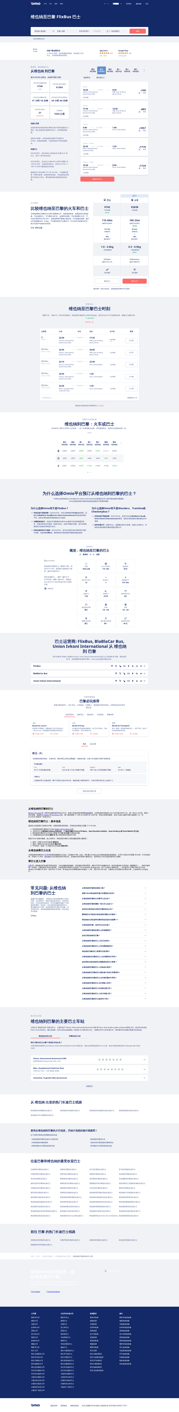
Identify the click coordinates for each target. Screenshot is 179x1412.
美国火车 (34, 1331)
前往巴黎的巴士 (66, 1357)
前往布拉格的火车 (38, 1367)
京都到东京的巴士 (67, 1384)
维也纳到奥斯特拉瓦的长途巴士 (101, 1202)
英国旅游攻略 (124, 1337)
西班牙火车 (35, 1317)
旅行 (121, 1313)
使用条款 (63, 1405)
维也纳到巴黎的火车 (97, 1139)
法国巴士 (64, 1324)
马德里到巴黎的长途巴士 (40, 1169)
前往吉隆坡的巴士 (67, 1364)
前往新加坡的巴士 (67, 1360)
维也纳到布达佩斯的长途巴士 (41, 1110)
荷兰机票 (93, 1350)
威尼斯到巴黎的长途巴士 (69, 1188)
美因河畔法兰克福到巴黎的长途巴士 (132, 1183)
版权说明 (54, 1405)
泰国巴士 (64, 1340)
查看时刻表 (40, 116)
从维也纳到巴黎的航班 (39, 1142)
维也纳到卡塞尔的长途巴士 (70, 1211)
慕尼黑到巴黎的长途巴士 (99, 1179)
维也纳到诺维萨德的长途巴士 (71, 1197)
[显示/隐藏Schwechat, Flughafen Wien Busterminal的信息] (144, 1078)
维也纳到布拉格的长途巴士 (70, 1110)
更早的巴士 (47, 398)
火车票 (33, 1313)
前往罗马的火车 (37, 1357)
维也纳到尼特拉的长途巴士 (41, 1216)
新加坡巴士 (65, 1334)
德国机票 (93, 1321)
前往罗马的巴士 (66, 1354)
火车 (45, 4)
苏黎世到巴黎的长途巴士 (69, 1192)
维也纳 (46, 856)
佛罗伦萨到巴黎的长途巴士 (41, 1183)
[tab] (86, 77)
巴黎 (30, 865)
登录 (146, 4)
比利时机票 (94, 1327)
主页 (32, 1256)
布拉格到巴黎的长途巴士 (128, 1174)
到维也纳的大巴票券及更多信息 (43, 1146)
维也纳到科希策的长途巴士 (129, 1197)
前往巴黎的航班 (96, 1364)
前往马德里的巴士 (67, 1350)
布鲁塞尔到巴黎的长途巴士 (41, 1188)
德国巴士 (64, 1321)
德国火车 (34, 1321)
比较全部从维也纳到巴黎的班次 (102, 1142)
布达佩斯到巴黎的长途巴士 (129, 1179)
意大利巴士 (65, 1327)
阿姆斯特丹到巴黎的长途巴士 (100, 1183)
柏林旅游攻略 (124, 1360)
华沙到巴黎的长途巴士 (39, 1179)
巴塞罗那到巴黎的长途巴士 (41, 1174)
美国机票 (93, 1331)
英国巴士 (64, 1331)
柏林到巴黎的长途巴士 (98, 1174)
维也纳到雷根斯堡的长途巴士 (100, 1206)
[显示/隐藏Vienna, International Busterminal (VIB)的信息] (144, 1059)
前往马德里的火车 (38, 1354)
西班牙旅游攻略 (125, 1317)
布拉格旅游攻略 (125, 1364)
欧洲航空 (93, 1313)
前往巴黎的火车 (37, 1360)
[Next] (144, 70)
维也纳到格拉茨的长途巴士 (129, 1110)
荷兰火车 (34, 1350)
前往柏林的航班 (96, 1367)
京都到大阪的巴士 (67, 1380)
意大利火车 (35, 1334)
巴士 (50, 4)
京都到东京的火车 (38, 1387)
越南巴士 (64, 1347)
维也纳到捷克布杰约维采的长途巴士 (44, 1211)
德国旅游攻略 (124, 1321)
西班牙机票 (94, 1317)
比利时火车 (35, 1327)
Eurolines (55, 815)
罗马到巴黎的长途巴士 (127, 1169)
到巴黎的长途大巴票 (62, 1256)
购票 (40, 89)
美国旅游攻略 (124, 1331)
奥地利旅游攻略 (125, 1340)
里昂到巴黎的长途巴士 (127, 1188)
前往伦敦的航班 (96, 1354)
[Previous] (58, 443)
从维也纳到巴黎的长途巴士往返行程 (44, 1139)
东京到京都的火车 (38, 1370)
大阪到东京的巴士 (67, 1377)
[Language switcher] (117, 3)
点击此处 (100, 406)
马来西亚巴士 (66, 1337)
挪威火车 (34, 1344)
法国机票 (93, 1324)
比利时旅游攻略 (125, 1327)
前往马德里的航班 (96, 1357)
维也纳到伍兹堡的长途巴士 (41, 1206)
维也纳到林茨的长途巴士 (128, 1206)
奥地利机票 (94, 1340)
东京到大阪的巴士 (67, 1367)
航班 (56, 4)
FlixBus (46, 815)
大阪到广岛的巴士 (67, 1387)
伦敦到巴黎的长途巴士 (68, 1169)
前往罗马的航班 (96, 1360)
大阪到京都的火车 (38, 1377)
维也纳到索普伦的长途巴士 (129, 1216)
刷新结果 (88, 322)
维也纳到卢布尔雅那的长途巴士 (42, 1115)
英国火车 (34, 1337)
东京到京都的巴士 (67, 1370)
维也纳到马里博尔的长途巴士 (100, 1211)
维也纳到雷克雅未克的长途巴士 (101, 1192)
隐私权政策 (74, 1405)
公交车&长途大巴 (67, 1313)
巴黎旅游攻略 (124, 1357)
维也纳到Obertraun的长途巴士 (71, 1216)
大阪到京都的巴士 (67, 1374)
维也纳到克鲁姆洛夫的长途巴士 (101, 1197)
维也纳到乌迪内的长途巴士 (41, 1197)
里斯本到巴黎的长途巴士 (69, 1174)
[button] (85, 31)
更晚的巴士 (131, 398)
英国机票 (93, 1337)
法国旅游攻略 (124, 1324)
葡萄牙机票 (94, 1347)
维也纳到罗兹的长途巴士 (69, 1202)
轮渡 (61, 4)
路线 (88, 813)
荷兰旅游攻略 (124, 1347)
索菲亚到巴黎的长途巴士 (40, 1192)
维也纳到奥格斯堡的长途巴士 (129, 1202)
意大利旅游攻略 (125, 1334)
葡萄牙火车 (35, 1347)
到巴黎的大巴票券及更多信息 (101, 1146)
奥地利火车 (35, 1340)
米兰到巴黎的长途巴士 (98, 1169)
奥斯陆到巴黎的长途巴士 (69, 1179)
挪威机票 (93, 1344)
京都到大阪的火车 (38, 1384)
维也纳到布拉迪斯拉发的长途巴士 (102, 1110)
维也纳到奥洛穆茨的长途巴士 (41, 1202)
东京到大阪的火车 (38, 1374)
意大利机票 (94, 1334)
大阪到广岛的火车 (38, 1390)
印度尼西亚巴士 (66, 1344)
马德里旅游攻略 (125, 1350)
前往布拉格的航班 (96, 1370)
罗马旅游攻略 (124, 1354)
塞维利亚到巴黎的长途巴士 (70, 1183)
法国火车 (34, 1324)
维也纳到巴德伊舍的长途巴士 (129, 1211)
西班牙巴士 (65, 1317)
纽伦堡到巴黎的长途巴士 (128, 1240)
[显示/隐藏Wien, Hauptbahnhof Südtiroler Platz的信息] (144, 1069)
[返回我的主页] (37, 3)
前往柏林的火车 (37, 1364)
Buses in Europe (34, 813)
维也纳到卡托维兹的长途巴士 (129, 1192)
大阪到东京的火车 (38, 1380)
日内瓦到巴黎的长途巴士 (99, 1188)
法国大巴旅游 (48, 1256)
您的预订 (129, 4)
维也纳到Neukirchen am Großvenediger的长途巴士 (109, 1216)
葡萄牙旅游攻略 (125, 1344)
